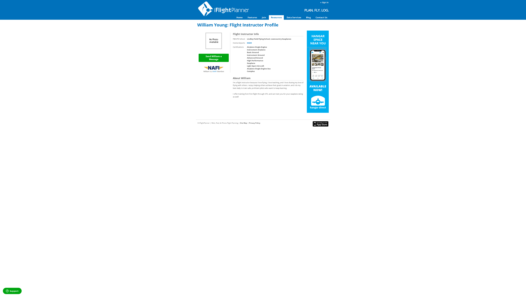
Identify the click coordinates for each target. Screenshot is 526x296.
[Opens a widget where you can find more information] (12, 291)
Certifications (238, 47)
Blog (308, 17)
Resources (276, 17)
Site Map (243, 123)
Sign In (325, 2)
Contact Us (321, 17)
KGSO (249, 43)
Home (239, 17)
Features (252, 17)
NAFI (215, 71)
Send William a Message (214, 58)
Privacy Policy (254, 123)
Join (264, 17)
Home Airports (239, 43)
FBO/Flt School (239, 39)
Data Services (294, 17)
